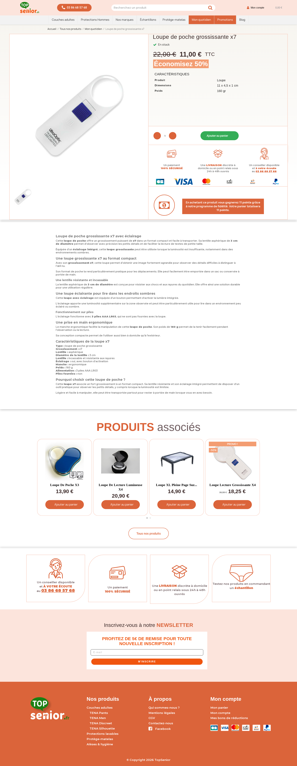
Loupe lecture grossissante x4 (232, 485)
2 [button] (150, 518)
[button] (74, 7)
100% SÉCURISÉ (172, 168)
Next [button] (255, 477)
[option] (64, 477)
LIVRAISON (214, 165)
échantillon (244, 588)
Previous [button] (41, 477)
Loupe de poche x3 (64, 485)
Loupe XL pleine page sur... (176, 485)
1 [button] (146, 518)
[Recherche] (210, 7)
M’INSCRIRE (147, 661)
